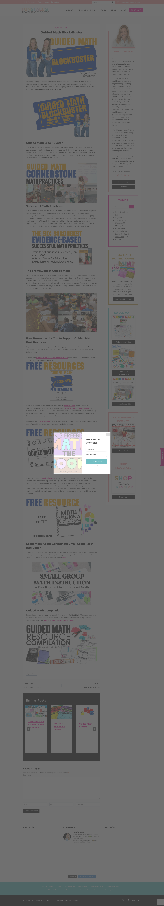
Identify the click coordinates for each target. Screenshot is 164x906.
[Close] (108, 434)
